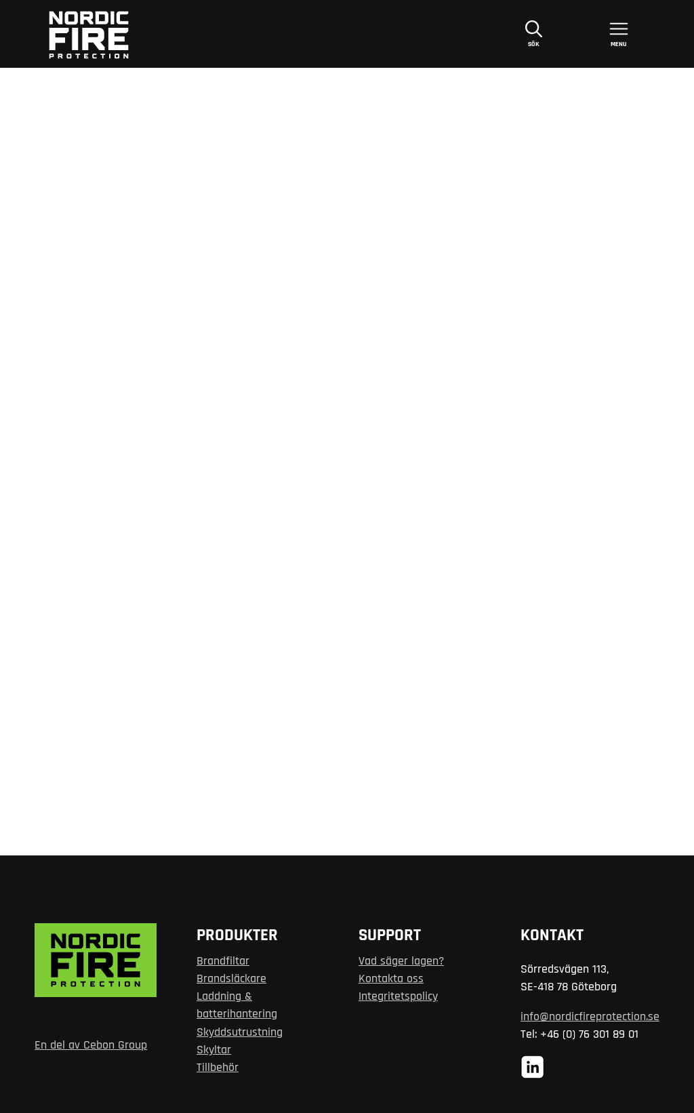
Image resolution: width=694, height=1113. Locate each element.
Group (131, 1045)
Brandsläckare (231, 978)
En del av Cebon (75, 1045)
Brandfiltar (223, 961)
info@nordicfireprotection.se (589, 1016)
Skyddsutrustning (240, 1032)
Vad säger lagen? (401, 961)
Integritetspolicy (398, 996)
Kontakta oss (391, 978)
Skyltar (214, 1050)
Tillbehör (218, 1067)
